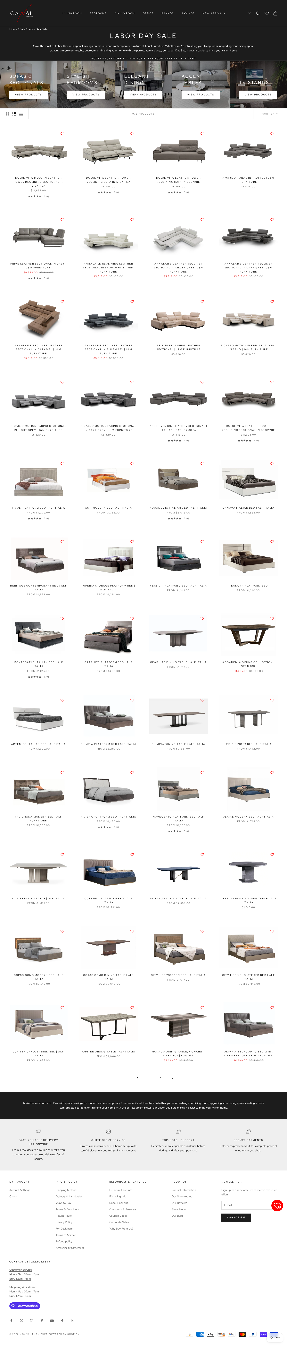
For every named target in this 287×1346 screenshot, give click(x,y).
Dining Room (124, 13)
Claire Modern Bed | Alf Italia (248, 816)
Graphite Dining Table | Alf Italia (178, 662)
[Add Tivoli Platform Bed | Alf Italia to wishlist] (62, 463)
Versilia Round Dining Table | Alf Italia (248, 900)
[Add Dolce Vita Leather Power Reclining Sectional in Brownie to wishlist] (272, 381)
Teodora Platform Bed (248, 585)
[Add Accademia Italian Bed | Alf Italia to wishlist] (202, 463)
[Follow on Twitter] (21, 1321)
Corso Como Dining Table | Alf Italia (108, 977)
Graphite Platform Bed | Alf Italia (108, 664)
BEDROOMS (98, 13)
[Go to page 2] (173, 1077)
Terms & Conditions (68, 1209)
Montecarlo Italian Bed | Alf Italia (38, 664)
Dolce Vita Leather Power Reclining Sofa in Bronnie (178, 179)
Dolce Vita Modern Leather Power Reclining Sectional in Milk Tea (38, 181)
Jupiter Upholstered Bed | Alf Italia (38, 1053)
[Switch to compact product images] (21, 113)
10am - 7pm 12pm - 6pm (24, 1274)
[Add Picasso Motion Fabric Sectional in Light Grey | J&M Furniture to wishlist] (62, 381)
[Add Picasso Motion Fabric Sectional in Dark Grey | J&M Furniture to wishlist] (132, 381)
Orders (13, 1196)
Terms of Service (66, 1235)
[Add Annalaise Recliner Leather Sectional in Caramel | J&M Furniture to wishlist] (62, 301)
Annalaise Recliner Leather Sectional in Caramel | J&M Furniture (38, 349)
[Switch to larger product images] (7, 113)
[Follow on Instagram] (32, 1321)
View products (28, 94)
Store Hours (179, 1209)
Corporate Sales (119, 1222)
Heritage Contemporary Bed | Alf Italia (38, 587)
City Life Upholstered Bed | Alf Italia (248, 977)
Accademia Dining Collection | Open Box (248, 664)
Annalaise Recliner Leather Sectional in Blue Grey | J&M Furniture (109, 349)
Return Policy (64, 1216)
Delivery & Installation (69, 1196)
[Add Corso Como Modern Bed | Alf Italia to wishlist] (62, 931)
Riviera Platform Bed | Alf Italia (108, 816)
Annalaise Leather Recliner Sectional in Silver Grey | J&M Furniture (178, 267)
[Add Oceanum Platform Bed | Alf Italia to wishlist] (132, 854)
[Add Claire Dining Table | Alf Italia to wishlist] (62, 854)
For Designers (64, 1228)
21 (161, 1077)
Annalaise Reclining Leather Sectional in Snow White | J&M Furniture (108, 267)
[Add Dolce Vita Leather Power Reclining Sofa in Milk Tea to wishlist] (132, 133)
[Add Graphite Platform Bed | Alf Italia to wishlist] (132, 618)
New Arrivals (213, 13)
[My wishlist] (266, 13)
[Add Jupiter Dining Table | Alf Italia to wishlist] (132, 1007)
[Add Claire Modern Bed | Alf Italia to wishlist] (272, 772)
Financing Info (118, 1196)
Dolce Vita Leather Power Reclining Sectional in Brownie (248, 427)
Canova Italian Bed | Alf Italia (249, 507)
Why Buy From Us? (121, 1228)
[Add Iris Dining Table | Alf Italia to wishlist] (272, 700)
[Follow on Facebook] (11, 1321)
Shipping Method (66, 1190)
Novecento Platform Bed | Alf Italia (178, 818)
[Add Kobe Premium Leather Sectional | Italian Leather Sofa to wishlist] (202, 381)
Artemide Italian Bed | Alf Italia (38, 744)
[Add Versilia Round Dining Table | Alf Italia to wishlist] (272, 854)
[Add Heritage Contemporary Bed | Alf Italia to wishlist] (62, 541)
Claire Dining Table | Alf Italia (38, 898)
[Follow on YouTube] (52, 1321)
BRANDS (167, 13)
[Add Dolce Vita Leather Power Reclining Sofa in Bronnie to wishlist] (202, 133)
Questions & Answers (122, 1209)
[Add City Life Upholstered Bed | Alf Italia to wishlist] (272, 931)
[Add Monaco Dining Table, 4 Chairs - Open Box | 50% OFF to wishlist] (202, 1007)
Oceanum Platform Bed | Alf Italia (108, 900)
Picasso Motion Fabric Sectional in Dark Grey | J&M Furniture (108, 427)
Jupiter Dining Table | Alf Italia (108, 1051)
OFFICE (148, 13)
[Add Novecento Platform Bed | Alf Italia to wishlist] (202, 772)
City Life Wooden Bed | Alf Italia (178, 975)
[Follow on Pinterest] (42, 1321)
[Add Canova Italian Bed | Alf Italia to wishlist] (272, 463)
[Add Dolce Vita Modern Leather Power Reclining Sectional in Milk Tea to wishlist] (62, 133)
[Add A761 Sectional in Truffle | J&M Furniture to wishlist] (272, 133)
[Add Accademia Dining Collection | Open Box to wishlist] (272, 618)
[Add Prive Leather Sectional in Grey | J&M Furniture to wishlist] (62, 219)
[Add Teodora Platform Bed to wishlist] (272, 541)
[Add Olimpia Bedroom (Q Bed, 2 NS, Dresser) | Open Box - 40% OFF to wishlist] (272, 1007)
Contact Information (184, 1190)
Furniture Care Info (120, 1190)
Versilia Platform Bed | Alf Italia (178, 585)
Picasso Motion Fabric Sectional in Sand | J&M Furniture (248, 347)
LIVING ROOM (72, 13)
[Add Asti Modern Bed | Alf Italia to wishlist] (132, 463)
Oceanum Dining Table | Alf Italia (178, 898)
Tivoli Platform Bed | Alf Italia (38, 507)
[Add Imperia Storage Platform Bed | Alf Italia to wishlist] (132, 541)
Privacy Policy (64, 1222)
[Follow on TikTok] (62, 1321)
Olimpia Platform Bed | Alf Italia (108, 744)
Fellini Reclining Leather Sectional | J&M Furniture (179, 347)
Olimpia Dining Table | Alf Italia (178, 744)
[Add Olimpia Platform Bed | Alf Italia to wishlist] (132, 700)
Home (13, 29)
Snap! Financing (118, 1203)
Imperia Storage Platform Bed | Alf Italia (108, 587)
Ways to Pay (63, 1203)
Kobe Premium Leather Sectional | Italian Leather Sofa (178, 427)
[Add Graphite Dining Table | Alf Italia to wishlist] (202, 618)
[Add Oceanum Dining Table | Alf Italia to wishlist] (202, 854)
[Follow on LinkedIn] (72, 1321)
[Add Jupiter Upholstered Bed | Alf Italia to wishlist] (62, 1007)
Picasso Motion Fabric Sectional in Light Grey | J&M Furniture (38, 427)
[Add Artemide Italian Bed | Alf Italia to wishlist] (62, 700)
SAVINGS (188, 13)
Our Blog (177, 1216)
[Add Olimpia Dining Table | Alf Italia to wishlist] (202, 700)
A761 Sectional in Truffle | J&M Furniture (248, 179)
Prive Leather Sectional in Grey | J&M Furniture (38, 265)
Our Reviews (179, 1203)
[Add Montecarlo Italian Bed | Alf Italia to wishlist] (62, 618)
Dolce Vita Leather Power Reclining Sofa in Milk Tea (108, 179)
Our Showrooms (182, 1196)
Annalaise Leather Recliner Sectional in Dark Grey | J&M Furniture (249, 267)
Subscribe (236, 1217)
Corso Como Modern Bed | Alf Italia (38, 977)
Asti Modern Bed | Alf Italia (108, 507)
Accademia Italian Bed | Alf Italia (178, 507)
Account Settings (19, 1190)
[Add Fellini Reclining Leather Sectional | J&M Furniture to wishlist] (202, 301)
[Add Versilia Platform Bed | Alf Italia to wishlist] (202, 541)
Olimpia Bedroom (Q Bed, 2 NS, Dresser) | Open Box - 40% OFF (248, 1053)
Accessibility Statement (70, 1248)
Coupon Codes (118, 1216)
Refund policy (64, 1241)
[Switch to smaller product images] (14, 113)
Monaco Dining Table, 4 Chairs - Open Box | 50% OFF (178, 1053)
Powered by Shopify (64, 1334)
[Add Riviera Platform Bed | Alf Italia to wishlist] (132, 772)
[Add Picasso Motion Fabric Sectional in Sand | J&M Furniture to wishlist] (272, 301)
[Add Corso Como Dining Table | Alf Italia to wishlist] (132, 931)
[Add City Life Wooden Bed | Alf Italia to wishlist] (202, 931)
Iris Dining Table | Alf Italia (248, 744)
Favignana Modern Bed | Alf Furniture (38, 818)
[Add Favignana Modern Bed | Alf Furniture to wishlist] (62, 772)
